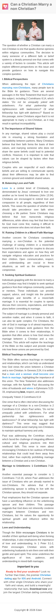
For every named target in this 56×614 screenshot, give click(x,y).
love (22, 392)
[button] (5, 7)
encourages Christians (35, 532)
